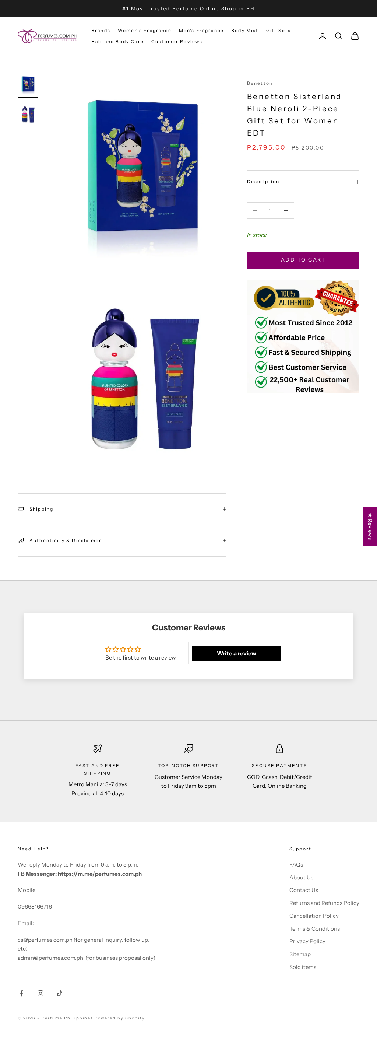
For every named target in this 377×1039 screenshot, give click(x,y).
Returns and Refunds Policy (324, 902)
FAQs (296, 864)
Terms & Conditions (314, 928)
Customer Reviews (177, 41)
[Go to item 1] (28, 85)
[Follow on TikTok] (59, 993)
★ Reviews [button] (370, 526)
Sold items (302, 966)
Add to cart (303, 259)
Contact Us (303, 889)
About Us (301, 877)
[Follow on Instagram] (40, 993)
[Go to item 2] (28, 115)
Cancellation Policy (314, 915)
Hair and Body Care (117, 41)
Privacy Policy (307, 941)
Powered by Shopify (120, 1018)
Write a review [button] (236, 653)
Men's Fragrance (201, 30)
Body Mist (244, 30)
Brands (100, 30)
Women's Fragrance (145, 30)
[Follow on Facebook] (21, 993)
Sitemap (300, 954)
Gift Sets (278, 30)
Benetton (260, 83)
